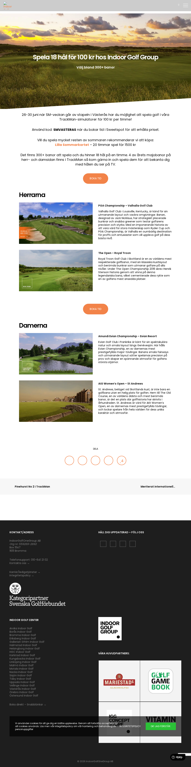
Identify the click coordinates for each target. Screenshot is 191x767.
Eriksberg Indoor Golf (23, 638)
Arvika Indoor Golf (21, 628)
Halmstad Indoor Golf (23, 645)
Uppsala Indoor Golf (22, 682)
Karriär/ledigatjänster (24, 572)
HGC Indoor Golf (20, 652)
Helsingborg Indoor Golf (25, 648)
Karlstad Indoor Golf (22, 655)
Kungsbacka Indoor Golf (25, 658)
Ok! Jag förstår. (161, 726)
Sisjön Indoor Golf (21, 675)
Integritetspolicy (20, 575)
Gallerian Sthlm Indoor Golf (27, 642)
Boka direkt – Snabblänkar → (28, 704)
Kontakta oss (18, 563)
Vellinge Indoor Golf (22, 685)
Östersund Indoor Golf (24, 695)
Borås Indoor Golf (21, 632)
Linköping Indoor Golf (23, 662)
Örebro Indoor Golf (22, 692)
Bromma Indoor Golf (23, 635)
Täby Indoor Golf (20, 679)
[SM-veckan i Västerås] (69, 460)
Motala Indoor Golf (22, 669)
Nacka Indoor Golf (21, 672)
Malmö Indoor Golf (22, 665)
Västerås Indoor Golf (23, 689)
